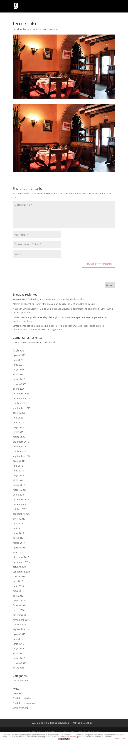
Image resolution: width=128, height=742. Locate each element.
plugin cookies (120, 738)
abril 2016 (18, 595)
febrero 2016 (19, 605)
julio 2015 (18, 638)
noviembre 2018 (21, 446)
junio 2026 (18, 364)
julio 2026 (18, 360)
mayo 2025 (18, 427)
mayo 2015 (18, 648)
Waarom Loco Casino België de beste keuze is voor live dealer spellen (49, 299)
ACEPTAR (64, 739)
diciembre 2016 (21, 557)
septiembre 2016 (21, 571)
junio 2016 (18, 586)
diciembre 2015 (21, 614)
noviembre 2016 (21, 561)
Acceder (17, 693)
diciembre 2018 (21, 441)
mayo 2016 (18, 590)
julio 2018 (18, 465)
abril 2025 (18, 432)
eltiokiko (21, 29)
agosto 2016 (19, 576)
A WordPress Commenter (26, 342)
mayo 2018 (18, 475)
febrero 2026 (19, 384)
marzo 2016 (19, 600)
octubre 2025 (20, 403)
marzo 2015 (19, 658)
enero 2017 (19, 552)
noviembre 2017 (21, 504)
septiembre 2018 (21, 456)
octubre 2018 (20, 451)
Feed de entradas (22, 698)
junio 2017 (18, 528)
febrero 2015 (19, 663)
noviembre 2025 (21, 398)
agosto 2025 (19, 412)
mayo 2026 (18, 369)
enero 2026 (19, 388)
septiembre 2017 (21, 513)
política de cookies (68, 737)
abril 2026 (18, 374)
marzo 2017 (19, 542)
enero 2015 (19, 667)
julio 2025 (18, 417)
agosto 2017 (19, 518)
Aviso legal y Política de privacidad (50, 722)
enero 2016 (19, 610)
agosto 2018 (19, 460)
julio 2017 (18, 523)
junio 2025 (18, 422)
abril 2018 (18, 480)
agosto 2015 (19, 634)
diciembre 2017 (21, 499)
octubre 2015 (20, 624)
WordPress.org (20, 707)
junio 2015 (18, 643)
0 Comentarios (51, 29)
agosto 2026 (19, 355)
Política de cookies (82, 722)
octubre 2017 (20, 509)
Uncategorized (20, 680)
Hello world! (49, 342)
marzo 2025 (19, 436)
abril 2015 (18, 653)
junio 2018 (18, 470)
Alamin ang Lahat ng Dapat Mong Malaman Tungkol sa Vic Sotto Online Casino (54, 303)
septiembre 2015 (21, 629)
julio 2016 (18, 581)
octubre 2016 (20, 566)
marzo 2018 (19, 484)
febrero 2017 (19, 547)
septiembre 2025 (21, 408)
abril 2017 (18, 537)
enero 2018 (19, 494)
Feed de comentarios (24, 703)
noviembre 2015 (21, 619)
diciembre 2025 (21, 393)
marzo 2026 (19, 379)
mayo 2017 (18, 533)
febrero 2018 (19, 489)
